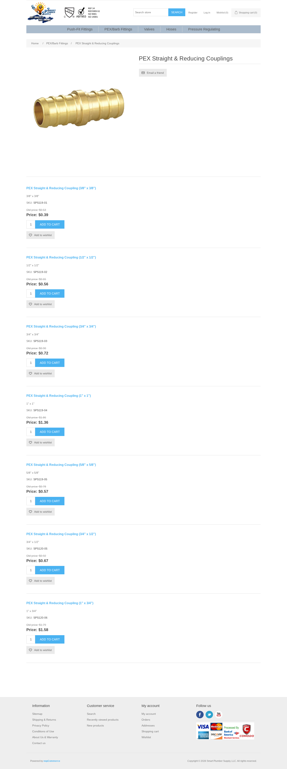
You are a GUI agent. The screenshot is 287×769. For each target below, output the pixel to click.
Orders (146, 719)
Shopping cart (150, 731)
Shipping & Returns (44, 719)
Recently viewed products (103, 719)
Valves (149, 29)
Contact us (38, 743)
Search (91, 713)
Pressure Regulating (204, 29)
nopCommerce (52, 761)
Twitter (209, 714)
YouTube (218, 714)
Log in (207, 12)
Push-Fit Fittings (80, 29)
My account (149, 713)
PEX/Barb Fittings (118, 29)
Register (192, 12)
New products (95, 725)
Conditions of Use (43, 731)
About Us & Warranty (45, 737)
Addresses (148, 725)
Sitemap (37, 713)
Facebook (200, 714)
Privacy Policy (40, 725)
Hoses (171, 29)
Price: (31, 215)
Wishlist (146, 737)
